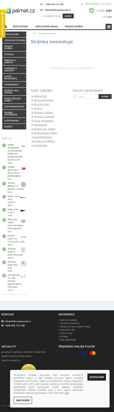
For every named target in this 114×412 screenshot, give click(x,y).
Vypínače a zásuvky (10, 69)
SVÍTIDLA (9, 54)
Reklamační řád (67, 329)
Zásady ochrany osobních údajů (75, 326)
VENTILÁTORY (20, 26)
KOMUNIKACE (11, 84)
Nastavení (23, 400)
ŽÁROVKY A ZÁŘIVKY (10, 61)
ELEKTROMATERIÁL (13, 106)
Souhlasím (97, 377)
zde (67, 393)
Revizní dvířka (74, 26)
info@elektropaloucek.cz (18, 321)
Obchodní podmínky (69, 323)
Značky (8, 126)
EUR (110, 17)
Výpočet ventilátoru (10, 360)
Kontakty (64, 336)
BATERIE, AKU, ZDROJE (11, 91)
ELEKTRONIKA (11, 120)
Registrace (106, 4)
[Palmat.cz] (20, 11)
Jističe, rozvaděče (10, 77)
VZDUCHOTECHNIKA (46, 26)
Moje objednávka (68, 339)
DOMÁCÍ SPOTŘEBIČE (10, 113)
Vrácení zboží (66, 333)
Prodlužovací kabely (12, 99)
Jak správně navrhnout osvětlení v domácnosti (23, 351)
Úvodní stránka (5, 26)
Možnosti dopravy (68, 320)
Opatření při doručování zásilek (16, 356)
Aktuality (8, 346)
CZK (105, 16)
